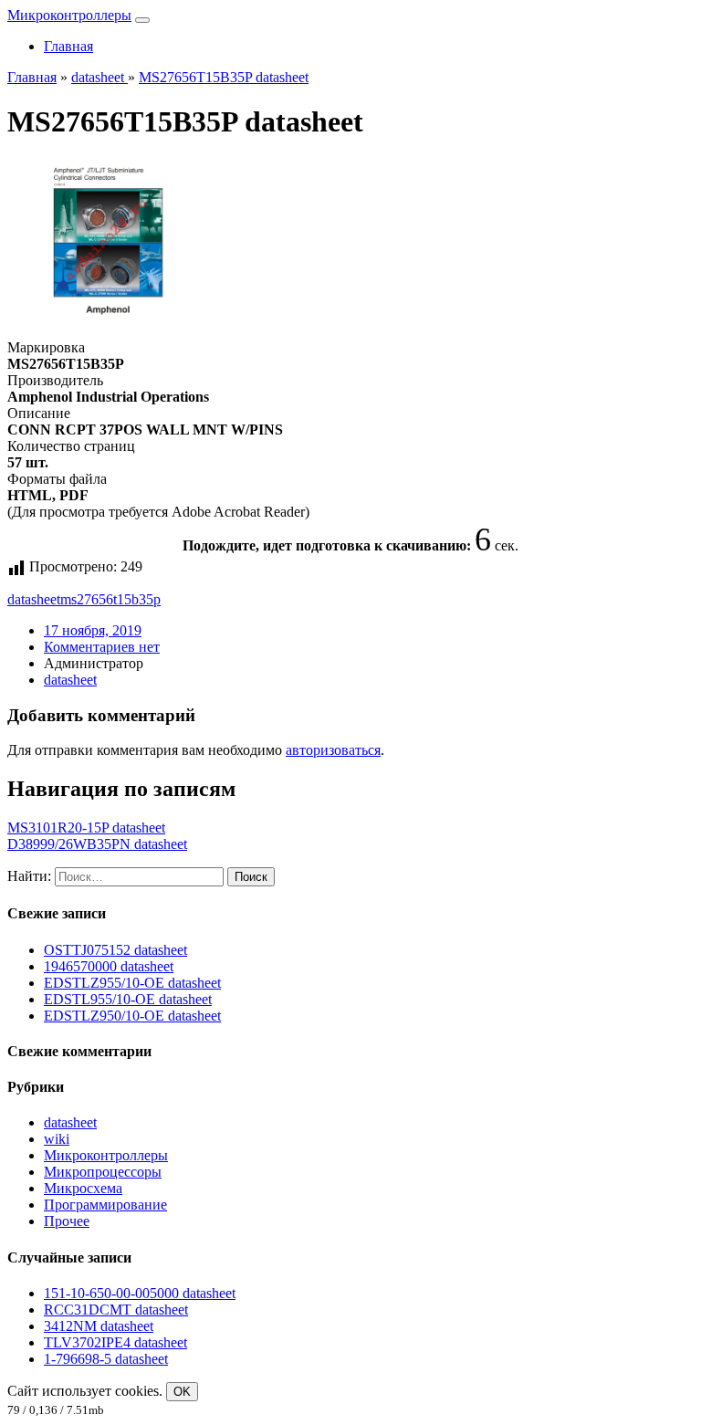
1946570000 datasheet (108, 966)
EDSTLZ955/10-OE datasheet (132, 982)
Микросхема (83, 1188)
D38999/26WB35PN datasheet (97, 844)
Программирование (105, 1204)
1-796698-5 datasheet (106, 1359)
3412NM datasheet (98, 1326)
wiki (56, 1139)
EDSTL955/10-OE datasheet (128, 999)
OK (182, 1392)
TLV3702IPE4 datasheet (115, 1342)
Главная (68, 46)
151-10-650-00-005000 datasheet (139, 1293)
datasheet (33, 599)
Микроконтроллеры (69, 15)
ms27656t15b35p (110, 599)
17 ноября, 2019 (92, 630)
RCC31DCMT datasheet (116, 1309)
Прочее (66, 1221)
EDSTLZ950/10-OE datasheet (132, 1015)
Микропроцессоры (103, 1171)
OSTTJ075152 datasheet (115, 950)
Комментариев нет (102, 647)
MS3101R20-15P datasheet (86, 827)
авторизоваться (333, 750)
